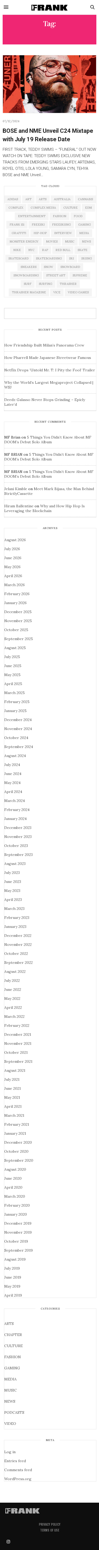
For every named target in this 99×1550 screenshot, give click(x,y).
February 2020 (17, 1205)
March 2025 (14, 692)
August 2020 (15, 1169)
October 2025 (16, 629)
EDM (88, 207)
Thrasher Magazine (29, 292)
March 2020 (14, 1196)
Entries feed (15, 1460)
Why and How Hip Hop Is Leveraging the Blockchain (44, 508)
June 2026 (12, 557)
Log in (10, 1451)
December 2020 (18, 1142)
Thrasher (68, 284)
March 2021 (14, 1115)
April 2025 (13, 683)
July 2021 (12, 1079)
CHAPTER (13, 1334)
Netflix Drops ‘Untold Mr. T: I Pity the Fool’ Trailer (49, 370)
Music (69, 241)
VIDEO (10, 1423)
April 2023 (13, 899)
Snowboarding (26, 275)
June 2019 (12, 1277)
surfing (45, 284)
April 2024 (13, 791)
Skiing (86, 258)
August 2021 (14, 1070)
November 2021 (17, 1043)
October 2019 (16, 1241)
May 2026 (12, 566)
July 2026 (12, 548)
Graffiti (19, 233)
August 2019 (15, 1259)
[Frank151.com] (49, 7)
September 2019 (18, 1250)
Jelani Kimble (15, 488)
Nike (17, 250)
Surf (27, 284)
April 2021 (13, 1106)
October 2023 (16, 845)
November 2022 (18, 944)
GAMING (12, 1368)
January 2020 (15, 1214)
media (84, 233)
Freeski (38, 224)
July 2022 (12, 980)
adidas (12, 199)
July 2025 (12, 656)
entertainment (31, 216)
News (86, 241)
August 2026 (15, 539)
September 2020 (18, 1160)
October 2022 (16, 953)
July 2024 (12, 764)
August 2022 (15, 971)
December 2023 (17, 827)
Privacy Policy (49, 1524)
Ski (71, 258)
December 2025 (18, 611)
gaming (84, 224)
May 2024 (12, 782)
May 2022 (12, 998)
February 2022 (16, 1025)
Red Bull (62, 250)
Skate (82, 250)
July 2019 (12, 1268)
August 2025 (15, 647)
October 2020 (16, 1151)
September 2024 (18, 746)
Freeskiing (61, 224)
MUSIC (10, 1390)
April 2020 (13, 1187)
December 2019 (17, 1223)
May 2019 (12, 1286)
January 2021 (15, 1133)
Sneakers (28, 267)
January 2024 (15, 818)
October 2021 (16, 1052)
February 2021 (16, 1124)
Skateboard (18, 258)
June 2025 (12, 665)
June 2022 (12, 989)
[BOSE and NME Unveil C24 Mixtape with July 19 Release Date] (49, 84)
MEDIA (10, 1379)
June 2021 (12, 1088)
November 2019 (18, 1232)
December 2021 (17, 1034)
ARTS (9, 1323)
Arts (42, 199)
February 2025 (17, 701)
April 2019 (13, 1295)
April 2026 (13, 575)
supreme (80, 275)
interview (63, 233)
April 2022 (13, 1007)
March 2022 (14, 1016)
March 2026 (14, 584)
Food (78, 216)
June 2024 (12, 773)
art (28, 199)
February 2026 (17, 593)
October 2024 (16, 737)
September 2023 (18, 854)
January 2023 (15, 926)
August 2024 (15, 755)
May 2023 (12, 890)
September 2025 (18, 638)
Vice (56, 292)
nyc (31, 250)
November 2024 (18, 728)
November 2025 (18, 620)
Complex (15, 207)
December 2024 (18, 719)
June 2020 (13, 1178)
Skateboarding (49, 258)
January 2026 (15, 602)
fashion (59, 216)
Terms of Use (49, 1530)
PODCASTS (14, 1412)
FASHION (12, 1357)
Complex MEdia (43, 207)
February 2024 (17, 809)
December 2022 (17, 935)
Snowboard (70, 267)
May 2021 (12, 1097)
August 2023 (15, 863)
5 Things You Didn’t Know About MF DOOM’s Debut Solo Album (47, 439)
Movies (52, 241)
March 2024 (14, 800)
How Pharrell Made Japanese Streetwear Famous (47, 357)
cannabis (85, 199)
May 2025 (12, 674)
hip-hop (40, 233)
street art (55, 275)
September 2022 (18, 962)
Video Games (78, 292)
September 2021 (18, 1061)
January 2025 (15, 710)
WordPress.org (17, 1478)
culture (70, 207)
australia (62, 199)
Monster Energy (24, 241)
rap (45, 250)
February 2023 (16, 917)
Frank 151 (17, 224)
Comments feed (18, 1469)
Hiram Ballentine (19, 506)
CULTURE (13, 1345)
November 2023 (18, 836)
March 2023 (14, 908)
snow (48, 267)
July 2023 (12, 872)
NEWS (9, 1401)
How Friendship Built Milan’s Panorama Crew (44, 345)
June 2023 (12, 881)
